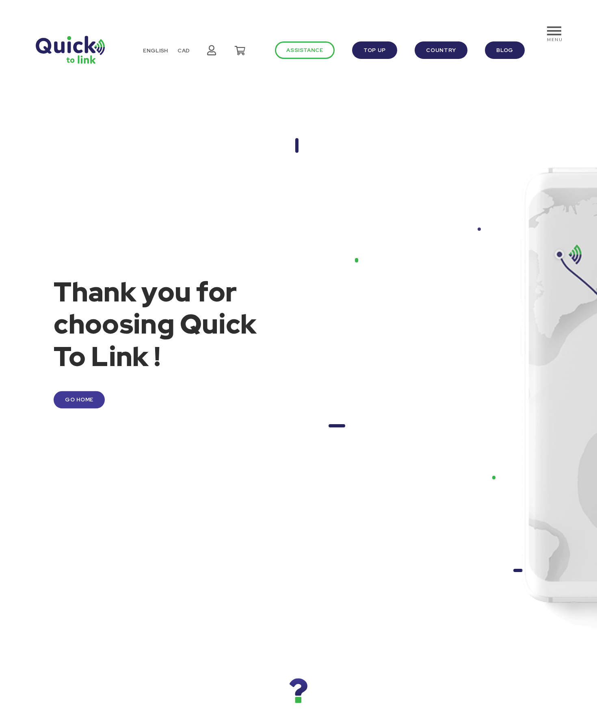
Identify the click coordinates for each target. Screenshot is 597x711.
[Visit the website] (298, 690)
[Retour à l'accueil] (70, 50)
